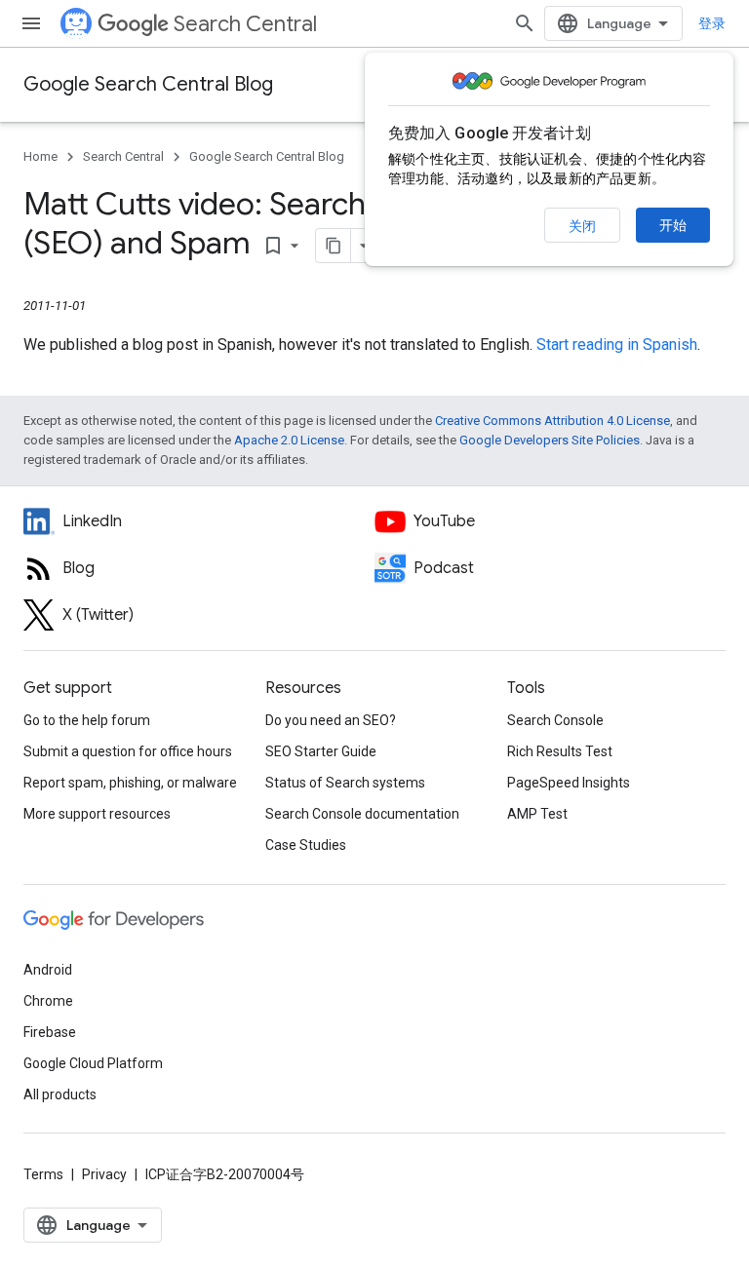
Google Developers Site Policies (549, 440)
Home (40, 156)
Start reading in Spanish (616, 344)
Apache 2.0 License (289, 440)
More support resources (97, 814)
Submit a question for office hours (127, 751)
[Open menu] (31, 23)
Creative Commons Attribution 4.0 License (552, 420)
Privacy (104, 1174)
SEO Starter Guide (320, 751)
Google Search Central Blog (148, 84)
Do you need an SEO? (330, 720)
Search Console (555, 720)
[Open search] (524, 23)
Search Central (245, 24)
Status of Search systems (345, 782)
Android (47, 970)
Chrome (48, 1001)
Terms (43, 1174)
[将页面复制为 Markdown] (333, 245)
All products (60, 1094)
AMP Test (537, 814)
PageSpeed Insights (568, 782)
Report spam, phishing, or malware (130, 782)
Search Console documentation (362, 814)
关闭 (582, 226)
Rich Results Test (559, 751)
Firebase (49, 1032)
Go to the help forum (86, 720)
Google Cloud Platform (93, 1063)
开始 (673, 225)
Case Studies (305, 845)
